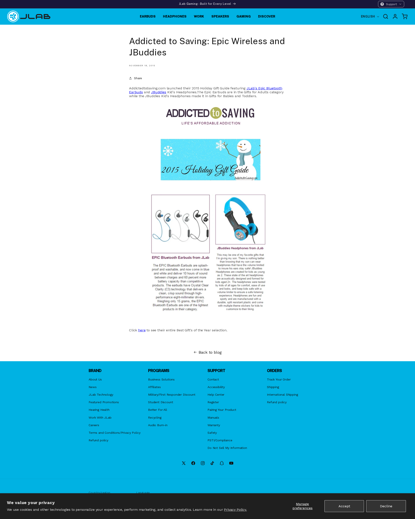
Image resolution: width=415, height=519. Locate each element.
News (92, 387)
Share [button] (138, 78)
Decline (386, 506)
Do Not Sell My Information (227, 448)
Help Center (216, 394)
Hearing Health (99, 409)
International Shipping (282, 394)
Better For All (157, 409)
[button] (391, 4)
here (141, 330)
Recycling (154, 417)
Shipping (273, 387)
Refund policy (98, 440)
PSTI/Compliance (220, 440)
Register (213, 402)
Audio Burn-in (158, 425)
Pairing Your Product (222, 409)
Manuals (213, 417)
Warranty (214, 425)
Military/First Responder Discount (171, 394)
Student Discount (160, 402)
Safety (212, 432)
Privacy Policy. (235, 510)
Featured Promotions (104, 402)
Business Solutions (161, 379)
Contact (213, 379)
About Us (95, 379)
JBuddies (158, 92)
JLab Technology (101, 394)
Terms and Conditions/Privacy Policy (114, 432)
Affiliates (154, 387)
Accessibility (216, 387)
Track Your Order (278, 379)
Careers (94, 425)
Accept (344, 506)
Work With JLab (100, 417)
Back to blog (210, 352)
